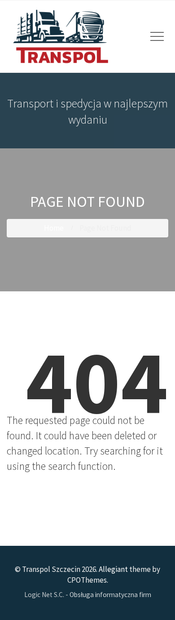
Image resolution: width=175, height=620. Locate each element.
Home (54, 228)
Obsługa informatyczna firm (110, 594)
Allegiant (113, 569)
